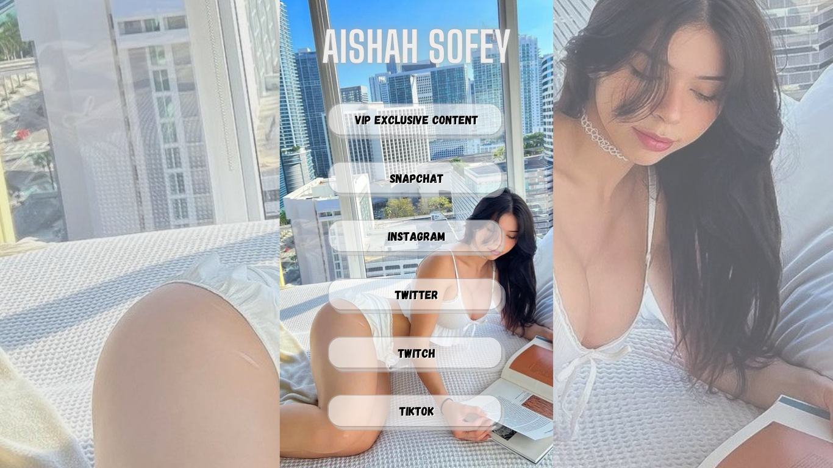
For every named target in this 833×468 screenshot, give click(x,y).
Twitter (416, 294)
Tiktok (416, 410)
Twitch (416, 353)
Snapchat (417, 178)
